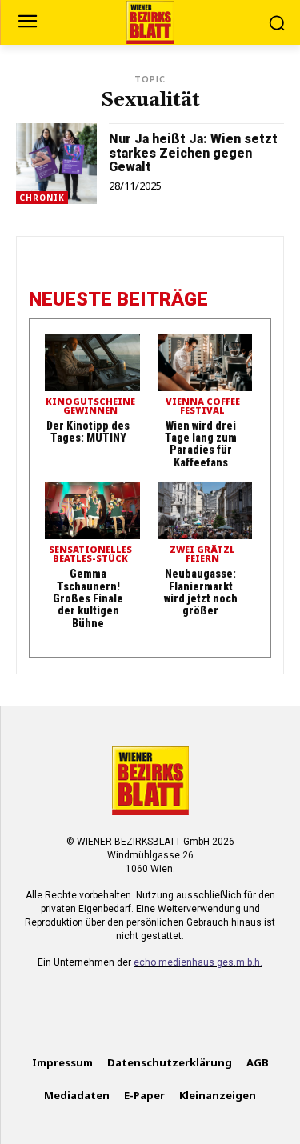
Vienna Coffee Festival (203, 406)
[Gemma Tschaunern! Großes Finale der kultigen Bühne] (92, 510)
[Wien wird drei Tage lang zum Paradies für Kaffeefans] (205, 362)
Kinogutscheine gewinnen (90, 406)
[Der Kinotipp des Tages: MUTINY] (92, 362)
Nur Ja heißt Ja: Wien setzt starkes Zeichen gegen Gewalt (193, 152)
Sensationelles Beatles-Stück (90, 554)
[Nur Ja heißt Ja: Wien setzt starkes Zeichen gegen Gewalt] (56, 163)
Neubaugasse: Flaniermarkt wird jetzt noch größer (201, 592)
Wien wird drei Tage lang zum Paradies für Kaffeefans (201, 444)
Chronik (42, 197)
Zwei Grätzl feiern (202, 554)
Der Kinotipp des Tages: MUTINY (88, 431)
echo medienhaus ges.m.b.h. (198, 962)
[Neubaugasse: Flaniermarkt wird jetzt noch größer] (205, 510)
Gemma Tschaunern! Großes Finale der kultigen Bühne (88, 598)
